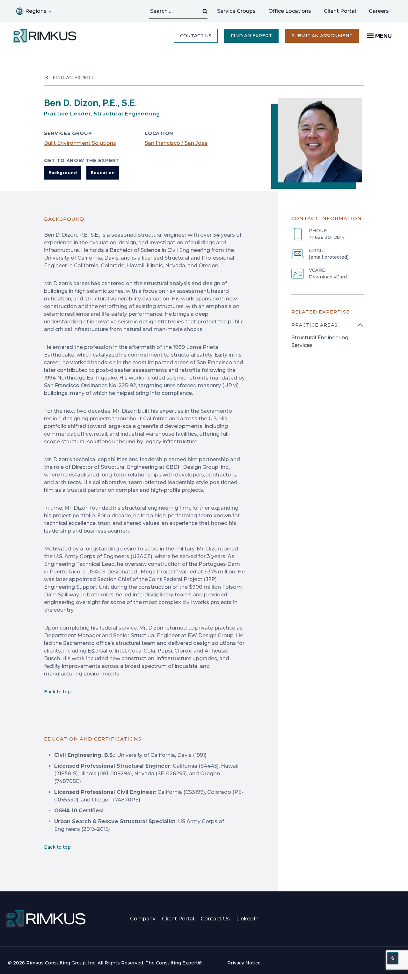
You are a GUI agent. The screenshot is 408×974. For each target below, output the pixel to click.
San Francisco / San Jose (176, 143)
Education (103, 172)
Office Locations (289, 11)
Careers (382, 13)
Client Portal (340, 11)
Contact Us (195, 36)
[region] (327, 339)
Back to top (57, 692)
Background (62, 172)
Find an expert (251, 36)
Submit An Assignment (325, 38)
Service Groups (236, 11)
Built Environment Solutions (80, 143)
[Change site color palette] (393, 958)
